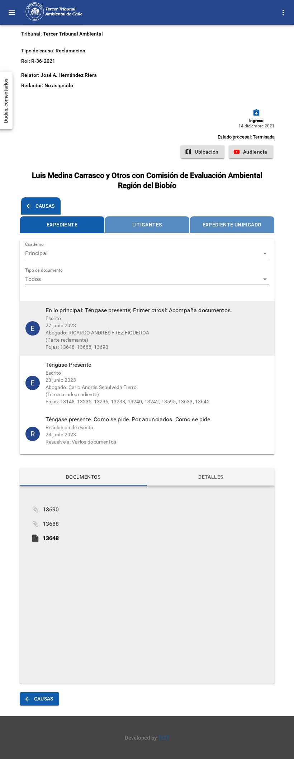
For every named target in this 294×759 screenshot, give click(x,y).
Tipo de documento (44, 270)
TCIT (164, 738)
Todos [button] (33, 279)
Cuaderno (34, 245)
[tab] (62, 224)
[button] (147, 328)
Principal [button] (36, 253)
